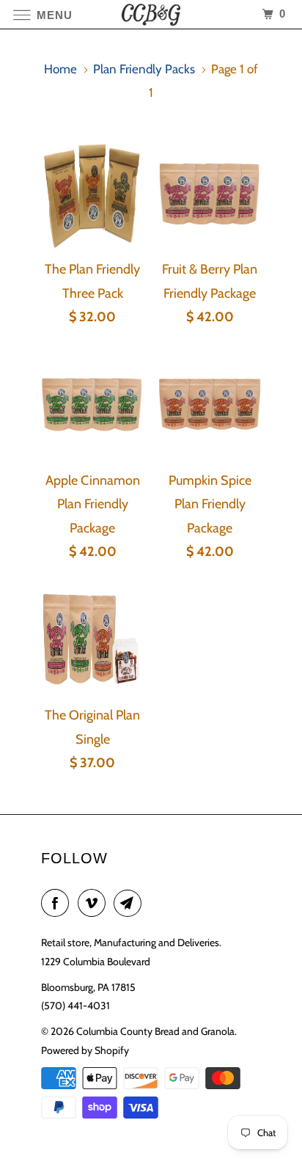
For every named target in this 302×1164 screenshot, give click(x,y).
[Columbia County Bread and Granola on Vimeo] (94, 903)
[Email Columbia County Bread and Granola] (130, 903)
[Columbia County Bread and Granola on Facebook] (58, 903)
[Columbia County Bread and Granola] (151, 14)
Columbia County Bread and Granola (155, 1031)
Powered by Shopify (85, 1050)
